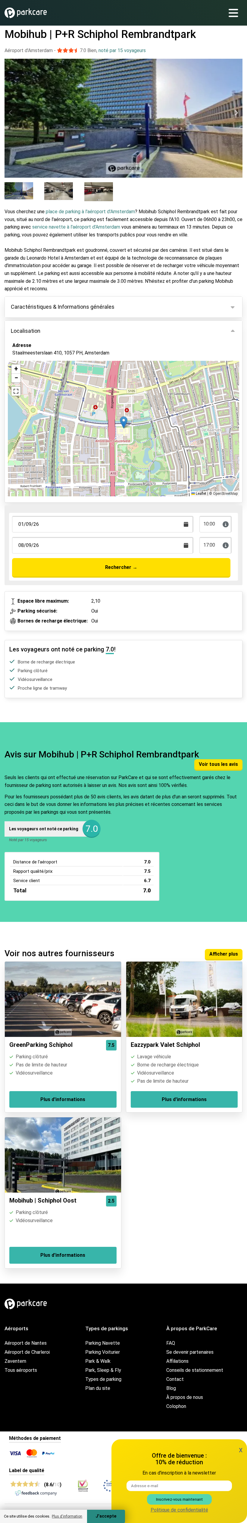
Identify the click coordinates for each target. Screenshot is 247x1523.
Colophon (176, 1406)
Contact (175, 1379)
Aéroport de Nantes (26, 1343)
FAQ (170, 1343)
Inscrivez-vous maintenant (179, 1499)
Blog (171, 1388)
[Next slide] (236, 113)
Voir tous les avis (218, 764)
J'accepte (106, 1516)
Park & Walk (98, 1361)
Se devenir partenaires (190, 1352)
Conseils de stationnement (194, 1370)
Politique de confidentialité (179, 1510)
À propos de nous (184, 1397)
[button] (123, 422)
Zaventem (15, 1361)
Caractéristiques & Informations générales (62, 307)
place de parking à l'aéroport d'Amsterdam (90, 211)
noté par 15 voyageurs (122, 50)
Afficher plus (223, 954)
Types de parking (103, 1379)
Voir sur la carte (34, 386)
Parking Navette (102, 1343)
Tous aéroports (21, 1370)
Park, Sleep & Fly (103, 1370)
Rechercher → (121, 567)
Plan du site (97, 1388)
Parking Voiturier (102, 1352)
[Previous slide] (11, 113)
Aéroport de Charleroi (27, 1352)
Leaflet (200, 494)
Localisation (25, 331)
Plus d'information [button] (67, 1516)
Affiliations (177, 1361)
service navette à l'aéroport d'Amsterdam (76, 227)
